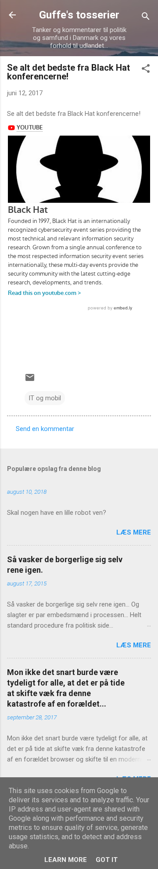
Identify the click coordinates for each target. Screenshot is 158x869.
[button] (145, 70)
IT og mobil (45, 398)
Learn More (65, 860)
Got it (107, 860)
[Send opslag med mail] (30, 380)
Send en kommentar (45, 429)
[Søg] (145, 17)
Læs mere (133, 532)
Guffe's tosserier (79, 15)
